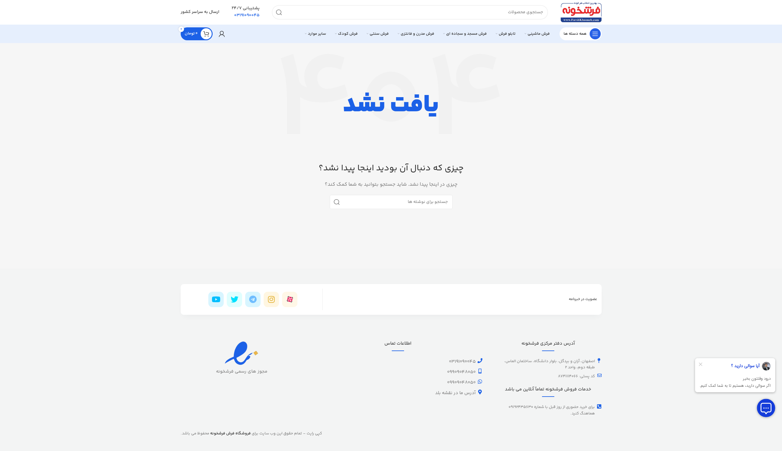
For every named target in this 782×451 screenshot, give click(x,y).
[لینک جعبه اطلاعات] (246, 12)
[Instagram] (271, 299)
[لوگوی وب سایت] (581, 12)
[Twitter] (234, 299)
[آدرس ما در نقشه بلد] (479, 392)
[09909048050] (479, 371)
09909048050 (461, 372)
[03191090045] (479, 360)
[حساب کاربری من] (222, 34)
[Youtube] (216, 299)
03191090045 (462, 361)
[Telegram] (253, 299)
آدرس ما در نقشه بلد (455, 393)
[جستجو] (279, 12)
